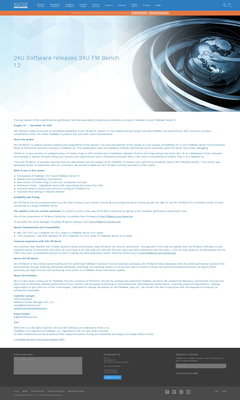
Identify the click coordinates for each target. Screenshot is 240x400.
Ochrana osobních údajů (187, 373)
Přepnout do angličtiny (159, 13)
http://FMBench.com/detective (116, 216)
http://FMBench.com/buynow (105, 221)
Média (25, 391)
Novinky (146, 5)
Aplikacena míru (41, 5)
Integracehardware (69, 5)
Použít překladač (139, 13)
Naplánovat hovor (112, 377)
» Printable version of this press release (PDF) (39, 339)
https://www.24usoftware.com (30, 308)
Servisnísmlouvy (96, 5)
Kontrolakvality (83, 5)
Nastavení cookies (76, 391)
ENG (230, 6)
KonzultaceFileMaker (55, 5)
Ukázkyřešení (134, 5)
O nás (158, 5)
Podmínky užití (37, 391)
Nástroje (122, 5)
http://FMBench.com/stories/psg (158, 253)
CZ (229, 4)
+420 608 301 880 (111, 372)
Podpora (109, 5)
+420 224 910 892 (114, 366)
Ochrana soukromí (56, 391)
